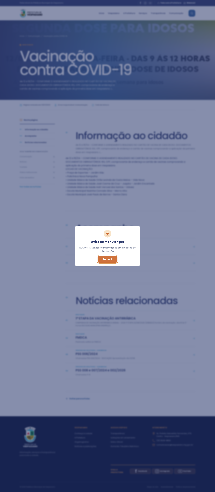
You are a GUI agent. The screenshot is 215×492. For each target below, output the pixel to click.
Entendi (107, 259)
